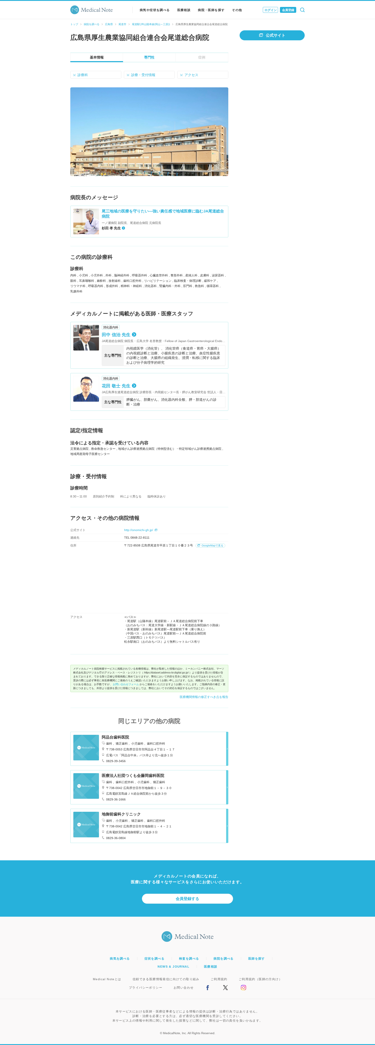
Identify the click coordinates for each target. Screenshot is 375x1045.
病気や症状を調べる (155, 10)
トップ (74, 24)
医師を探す (256, 958)
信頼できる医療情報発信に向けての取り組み (166, 979)
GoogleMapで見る (212, 545)
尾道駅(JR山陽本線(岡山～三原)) (151, 24)
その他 (237, 10)
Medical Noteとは (107, 979)
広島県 (109, 24)
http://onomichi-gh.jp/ (138, 530)
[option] (149, 131)
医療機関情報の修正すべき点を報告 (204, 697)
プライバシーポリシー (145, 987)
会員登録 (288, 10)
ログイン (271, 10)
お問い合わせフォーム (126, 684)
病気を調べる (120, 958)
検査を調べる (189, 958)
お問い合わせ (184, 987)
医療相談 (184, 10)
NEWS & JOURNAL (173, 966)
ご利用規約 (219, 979)
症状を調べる (154, 958)
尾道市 (122, 24)
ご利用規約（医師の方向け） (260, 979)
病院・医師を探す (211, 10)
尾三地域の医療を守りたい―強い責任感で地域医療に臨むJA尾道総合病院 (163, 213)
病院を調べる (91, 24)
